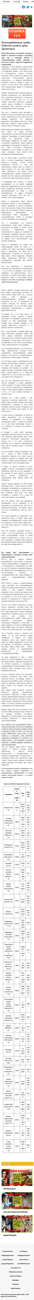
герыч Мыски (23, 1259)
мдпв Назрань (15, 1288)
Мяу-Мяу (6, 1)
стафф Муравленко (7, 1255)
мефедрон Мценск (24, 1255)
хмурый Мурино (7, 1259)
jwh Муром (23, 1251)
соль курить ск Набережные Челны (15, 1270)
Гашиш (26, 1)
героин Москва (7, 1251)
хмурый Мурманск (7, 1263)
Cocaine (16, 1)
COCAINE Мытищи (23, 1263)
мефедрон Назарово (15, 1282)
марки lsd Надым (15, 1276)
